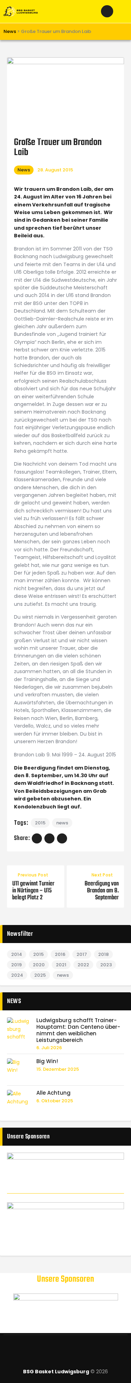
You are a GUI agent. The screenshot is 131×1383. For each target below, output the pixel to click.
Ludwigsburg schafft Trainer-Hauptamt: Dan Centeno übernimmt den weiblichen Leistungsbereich (78, 1030)
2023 (106, 964)
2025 (40, 975)
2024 (17, 975)
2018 (103, 954)
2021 (61, 964)
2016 (60, 954)
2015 (40, 823)
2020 (39, 964)
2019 (16, 964)
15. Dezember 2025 (57, 1069)
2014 (16, 954)
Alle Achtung (53, 1093)
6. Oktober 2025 (54, 1100)
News (23, 170)
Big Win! (47, 1061)
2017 (82, 954)
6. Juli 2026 (49, 1047)
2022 (83, 964)
